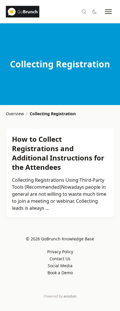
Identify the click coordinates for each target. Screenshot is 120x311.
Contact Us (60, 258)
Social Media (60, 265)
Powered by (60, 296)
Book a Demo (60, 272)
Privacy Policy (60, 251)
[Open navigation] (108, 12)
